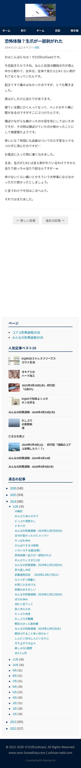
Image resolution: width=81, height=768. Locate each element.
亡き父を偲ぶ (16, 436)
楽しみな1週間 (23, 648)
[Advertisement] (40, 270)
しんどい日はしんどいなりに (32, 638)
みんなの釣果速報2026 (27, 337)
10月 (15, 665)
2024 (13, 501)
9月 (15, 670)
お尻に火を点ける (25, 584)
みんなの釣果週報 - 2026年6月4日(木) (30, 466)
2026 (13, 488)
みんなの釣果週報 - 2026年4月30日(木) (31, 412)
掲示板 (75, 30)
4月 (15, 697)
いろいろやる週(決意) (27, 550)
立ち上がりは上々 (25, 643)
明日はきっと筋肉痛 (26, 623)
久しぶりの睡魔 (24, 619)
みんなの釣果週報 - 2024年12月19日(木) (38, 565)
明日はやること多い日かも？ (32, 633)
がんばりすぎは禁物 (26, 545)
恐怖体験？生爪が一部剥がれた (33, 555)
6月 (15, 686)
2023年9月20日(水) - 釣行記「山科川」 (38, 387)
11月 (15, 659)
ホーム (6, 30)
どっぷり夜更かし (25, 521)
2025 (13, 495)
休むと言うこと (24, 604)
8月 (15, 675)
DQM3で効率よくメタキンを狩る (35, 400)
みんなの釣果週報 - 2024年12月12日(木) (38, 594)
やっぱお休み (23, 540)
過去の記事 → (55, 220)
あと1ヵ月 (21, 653)
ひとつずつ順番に (25, 579)
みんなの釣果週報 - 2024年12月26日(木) (38, 530)
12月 (15, 506)
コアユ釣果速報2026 (26, 332)
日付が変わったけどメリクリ (32, 535)
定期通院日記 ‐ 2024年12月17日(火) (37, 575)
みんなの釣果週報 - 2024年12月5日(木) (38, 628)
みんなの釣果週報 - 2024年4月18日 (29, 458)
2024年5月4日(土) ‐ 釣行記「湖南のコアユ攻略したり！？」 (46, 446)
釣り (23, 30)
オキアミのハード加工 (28, 373)
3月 (15, 703)
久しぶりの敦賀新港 (27, 424)
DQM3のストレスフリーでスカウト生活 (39, 360)
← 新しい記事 (26, 220)
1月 (15, 714)
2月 (15, 708)
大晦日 (19, 511)
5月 (15, 692)
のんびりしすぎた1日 (27, 560)
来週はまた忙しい (25, 589)
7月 (15, 681)
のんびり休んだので (26, 516)
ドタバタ (20, 526)
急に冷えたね (23, 609)
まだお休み (21, 599)
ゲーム (40, 30)
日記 (57, 30)
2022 (13, 728)
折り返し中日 (23, 570)
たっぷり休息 (23, 614)
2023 (13, 722)
